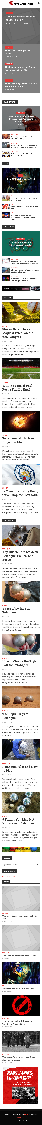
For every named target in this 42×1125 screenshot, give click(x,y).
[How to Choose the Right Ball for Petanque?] (21, 644)
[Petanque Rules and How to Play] (21, 749)
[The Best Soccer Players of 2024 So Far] (21, 26)
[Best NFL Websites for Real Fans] (21, 973)
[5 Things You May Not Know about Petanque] (21, 802)
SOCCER (9, 13)
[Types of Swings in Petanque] (21, 591)
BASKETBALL (20, 113)
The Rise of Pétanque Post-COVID (18, 52)
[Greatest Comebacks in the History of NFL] (6, 206)
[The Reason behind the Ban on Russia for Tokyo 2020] (21, 1006)
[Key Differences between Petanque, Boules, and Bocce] (21, 535)
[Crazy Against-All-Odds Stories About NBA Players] (6, 136)
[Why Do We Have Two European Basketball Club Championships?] (6, 145)
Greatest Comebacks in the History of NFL (25, 208)
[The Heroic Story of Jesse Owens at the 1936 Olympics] (6, 269)
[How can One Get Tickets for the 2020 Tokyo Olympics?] (6, 278)
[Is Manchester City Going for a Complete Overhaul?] (21, 474)
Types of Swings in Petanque (16, 610)
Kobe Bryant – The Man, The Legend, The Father (22, 155)
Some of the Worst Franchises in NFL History (24, 199)
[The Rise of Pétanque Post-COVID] (21, 938)
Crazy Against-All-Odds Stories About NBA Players (23, 138)
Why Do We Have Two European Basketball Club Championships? (24, 146)
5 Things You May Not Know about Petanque (18, 821)
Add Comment (23, 23)
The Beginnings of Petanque (15, 716)
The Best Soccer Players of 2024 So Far (20, 18)
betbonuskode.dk (8, 876)
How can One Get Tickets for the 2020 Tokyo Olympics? (24, 280)
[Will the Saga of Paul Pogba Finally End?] (21, 368)
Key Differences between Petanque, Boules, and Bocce (20, 556)
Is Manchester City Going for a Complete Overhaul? (20, 493)
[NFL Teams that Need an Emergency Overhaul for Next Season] (6, 215)
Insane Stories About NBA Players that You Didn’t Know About (21, 119)
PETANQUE (9, 47)
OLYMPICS (9, 64)
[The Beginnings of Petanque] (21, 697)
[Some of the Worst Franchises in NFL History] (6, 197)
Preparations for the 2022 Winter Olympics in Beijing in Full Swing (24, 262)
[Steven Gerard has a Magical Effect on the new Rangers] (21, 312)
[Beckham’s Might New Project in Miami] (21, 421)
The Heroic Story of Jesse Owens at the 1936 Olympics (25, 271)
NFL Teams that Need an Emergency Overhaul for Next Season (23, 217)
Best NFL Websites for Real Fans (21, 180)
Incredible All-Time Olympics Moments (21, 243)
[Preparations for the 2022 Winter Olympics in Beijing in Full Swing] (6, 261)
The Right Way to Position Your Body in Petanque (21, 85)
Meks (26, 1115)
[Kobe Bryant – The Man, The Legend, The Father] (6, 153)
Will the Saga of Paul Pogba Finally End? (17, 387)
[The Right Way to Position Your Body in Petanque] (21, 1041)
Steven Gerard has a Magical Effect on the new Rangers (17, 333)
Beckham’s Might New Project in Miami (18, 440)
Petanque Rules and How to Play (20, 768)
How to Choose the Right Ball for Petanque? (19, 663)
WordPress (20, 1117)
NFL (20, 175)
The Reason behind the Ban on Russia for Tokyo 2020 (20, 68)
